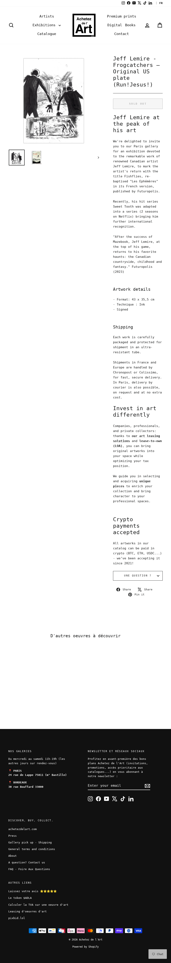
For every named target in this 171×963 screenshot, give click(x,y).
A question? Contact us (26, 862)
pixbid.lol (16, 918)
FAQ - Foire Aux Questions (29, 869)
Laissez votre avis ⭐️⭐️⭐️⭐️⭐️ (32, 891)
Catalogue (46, 34)
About (12, 855)
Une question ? (138, 575)
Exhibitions (45, 25)
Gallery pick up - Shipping (30, 842)
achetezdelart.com (22, 829)
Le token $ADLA (20, 897)
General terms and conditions (31, 849)
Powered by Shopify (85, 946)
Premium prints (121, 16)
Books (130, 25)
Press (12, 835)
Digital (114, 25)
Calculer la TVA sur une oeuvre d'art (38, 904)
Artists (46, 16)
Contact (121, 34)
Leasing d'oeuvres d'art (27, 911)
